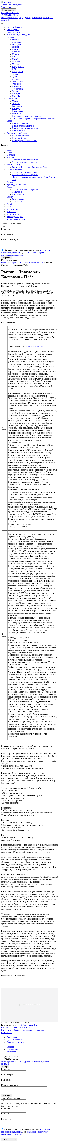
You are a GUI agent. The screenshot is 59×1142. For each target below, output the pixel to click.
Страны (10, 37)
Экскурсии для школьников (25, 160)
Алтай (9, 204)
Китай (15, 59)
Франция (16, 84)
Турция (15, 79)
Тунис (15, 76)
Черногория (17, 89)
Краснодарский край (16, 184)
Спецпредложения (15, 1042)
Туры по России (14, 27)
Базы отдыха (18, 199)
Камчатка (11, 211)
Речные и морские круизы (19, 34)
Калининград (13, 214)
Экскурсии (17, 202)
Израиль (16, 49)
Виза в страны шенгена (23, 126)
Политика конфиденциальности (27, 116)
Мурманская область (16, 219)
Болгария (16, 44)
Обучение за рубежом (17, 133)
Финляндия (17, 81)
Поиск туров (13, 29)
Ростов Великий (35, 347)
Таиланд (16, 74)
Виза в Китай (18, 131)
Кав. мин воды (13, 209)
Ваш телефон (7, 234)
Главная (5, 263)
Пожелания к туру (9, 239)
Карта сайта (6, 1032)
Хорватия (16, 86)
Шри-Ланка (17, 96)
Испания (16, 52)
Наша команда (19, 111)
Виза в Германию (20, 123)
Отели (9, 152)
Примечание (7, 1119)
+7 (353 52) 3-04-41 (10, 12)
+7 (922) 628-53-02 (9, 15)
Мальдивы (17, 61)
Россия (15, 39)
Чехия (15, 91)
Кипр (14, 57)
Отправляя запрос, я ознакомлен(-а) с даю (25, 252)
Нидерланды (18, 66)
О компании (12, 98)
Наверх (5, 1067)
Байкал (10, 197)
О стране (11, 155)
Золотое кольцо (14, 165)
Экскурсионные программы (25, 162)
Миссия (15, 101)
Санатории (17, 192)
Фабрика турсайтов (29, 1025)
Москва (10, 157)
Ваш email (5, 1080)
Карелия (10, 182)
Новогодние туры (15, 216)
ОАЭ (14, 69)
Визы (9, 121)
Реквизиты (17, 106)
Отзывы (16, 103)
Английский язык (20, 135)
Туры (9, 150)
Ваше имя (5, 229)
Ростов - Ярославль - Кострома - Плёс (29, 167)
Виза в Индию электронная (25, 128)
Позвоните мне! (8, 10)
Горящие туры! (14, 32)
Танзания (16, 42)
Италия (15, 54)
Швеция (16, 94)
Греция (15, 47)
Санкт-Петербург (15, 169)
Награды (16, 108)
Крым (9, 187)
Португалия (17, 71)
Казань (10, 206)
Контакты (16, 113)
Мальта (15, 64)
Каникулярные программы (24, 140)
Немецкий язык (19, 138)
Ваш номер (6, 1114)
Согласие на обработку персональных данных (33, 118)
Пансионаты (18, 194)
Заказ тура (6, 7)
